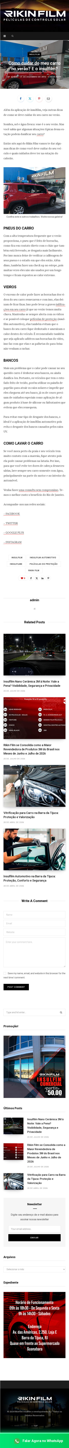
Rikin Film (33, 570)
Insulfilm (34, 54)
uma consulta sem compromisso (38, 490)
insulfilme (16, 564)
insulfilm (17, 557)
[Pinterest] (39, 98)
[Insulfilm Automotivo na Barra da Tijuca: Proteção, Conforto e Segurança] (34, 849)
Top (35, 1426)
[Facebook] (20, 98)
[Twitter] (30, 98)
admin (14, 77)
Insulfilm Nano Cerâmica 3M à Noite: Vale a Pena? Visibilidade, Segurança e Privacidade (45, 1125)
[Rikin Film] (34, 16)
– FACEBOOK (12, 513)
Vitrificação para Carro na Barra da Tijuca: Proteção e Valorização (46, 1179)
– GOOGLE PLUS (14, 532)
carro (40, 134)
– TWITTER (11, 523)
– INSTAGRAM (13, 542)
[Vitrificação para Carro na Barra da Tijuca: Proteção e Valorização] (34, 786)
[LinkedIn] (42, 578)
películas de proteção (43, 319)
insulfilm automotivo (43, 557)
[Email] (48, 98)
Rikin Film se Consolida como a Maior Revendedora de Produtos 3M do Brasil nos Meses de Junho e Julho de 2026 (32, 749)
